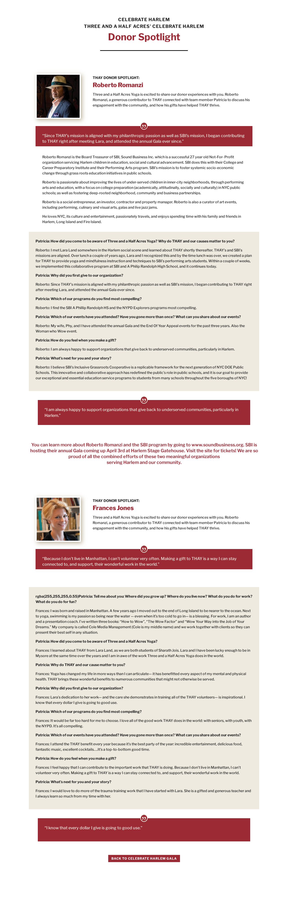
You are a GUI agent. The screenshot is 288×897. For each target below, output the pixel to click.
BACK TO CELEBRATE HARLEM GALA (144, 858)
